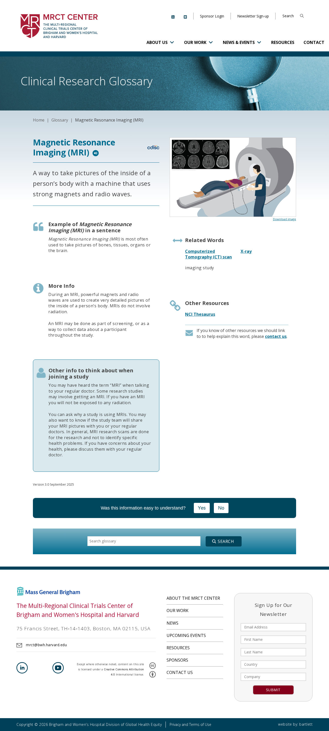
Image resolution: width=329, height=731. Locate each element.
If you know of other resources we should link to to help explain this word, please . (242, 333)
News (172, 623)
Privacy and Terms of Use (190, 724)
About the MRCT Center (193, 598)
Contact (314, 42)
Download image (284, 219)
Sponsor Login (212, 16)
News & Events (239, 42)
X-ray (246, 251)
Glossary (59, 120)
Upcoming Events (186, 635)
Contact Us (180, 672)
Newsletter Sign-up (253, 16)
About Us (157, 42)
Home (38, 120)
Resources (282, 42)
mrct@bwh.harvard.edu (46, 644)
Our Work (195, 42)
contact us (276, 336)
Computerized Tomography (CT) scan (208, 254)
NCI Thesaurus (200, 314)
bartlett (306, 724)
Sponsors (177, 660)
